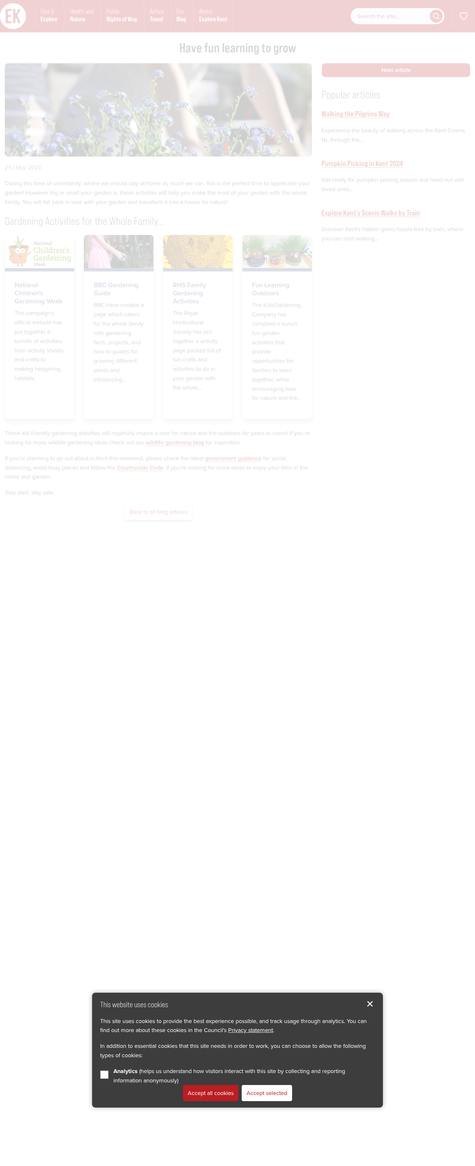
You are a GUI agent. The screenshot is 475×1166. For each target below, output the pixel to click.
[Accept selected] (370, 1004)
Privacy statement (250, 1030)
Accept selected (267, 1093)
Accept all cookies (211, 1093)
